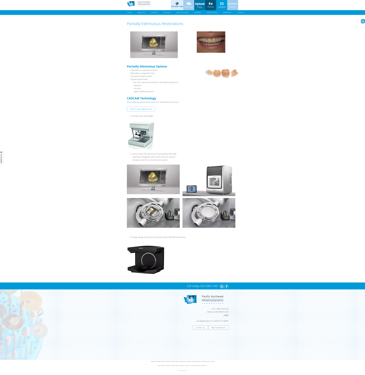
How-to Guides (182, 12)
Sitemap (213, 361)
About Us (141, 12)
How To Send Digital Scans (141, 109)
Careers (197, 12)
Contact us (200, 327)
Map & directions (218, 327)
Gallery (167, 12)
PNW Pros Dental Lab (166, 361)
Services (154, 12)
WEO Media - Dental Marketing (179, 361)
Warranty (227, 12)
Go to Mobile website (182, 370)
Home (129, 12)
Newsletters (212, 12)
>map (226, 315)
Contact (240, 12)
